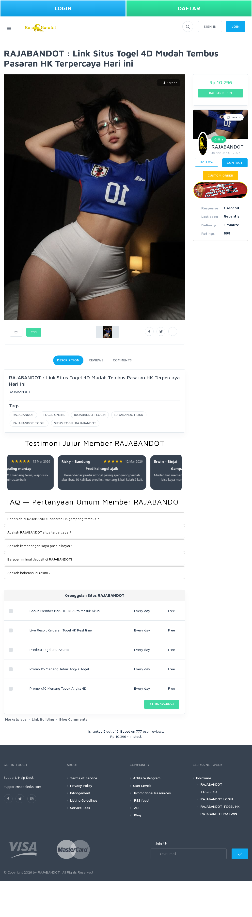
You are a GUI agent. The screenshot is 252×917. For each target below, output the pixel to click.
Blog (137, 815)
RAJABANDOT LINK (128, 415)
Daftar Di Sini (220, 93)
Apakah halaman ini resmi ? (28, 573)
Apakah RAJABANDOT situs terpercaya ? (39, 532)
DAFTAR (189, 8)
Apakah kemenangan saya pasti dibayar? (39, 546)
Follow (207, 162)
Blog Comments (73, 719)
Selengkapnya (161, 704)
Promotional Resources (152, 793)
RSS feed (141, 800)
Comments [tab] (122, 360)
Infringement (80, 793)
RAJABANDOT (23, 415)
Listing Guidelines (83, 800)
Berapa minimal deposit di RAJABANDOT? (39, 559)
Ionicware (203, 778)
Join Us (161, 843)
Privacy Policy (81, 785)
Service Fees (80, 808)
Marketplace (16, 719)
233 (34, 332)
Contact (235, 162)
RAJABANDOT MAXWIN (219, 814)
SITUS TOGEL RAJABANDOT (75, 423)
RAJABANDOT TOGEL (29, 423)
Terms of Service (83, 778)
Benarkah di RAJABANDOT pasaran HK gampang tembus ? (53, 519)
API (136, 808)
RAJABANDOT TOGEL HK (220, 806)
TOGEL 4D (209, 792)
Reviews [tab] (96, 360)
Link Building (43, 719)
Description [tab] (68, 360)
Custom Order (220, 175)
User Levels (142, 785)
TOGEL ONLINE (54, 415)
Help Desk (26, 777)
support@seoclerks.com (22, 786)
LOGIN (63, 8)
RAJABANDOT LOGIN (90, 415)
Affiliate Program (146, 778)
